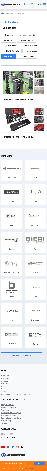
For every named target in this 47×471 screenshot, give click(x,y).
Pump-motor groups (27, 56)
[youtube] (3, 447)
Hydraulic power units (27, 35)
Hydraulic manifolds (26, 40)
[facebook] (8, 447)
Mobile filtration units (11, 51)
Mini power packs (31, 51)
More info (29, 468)
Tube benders (8, 56)
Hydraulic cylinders (10, 46)
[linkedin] (13, 447)
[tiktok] (22, 447)
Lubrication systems (31, 46)
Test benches (8, 40)
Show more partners (20, 355)
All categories (8, 35)
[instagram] (17, 447)
